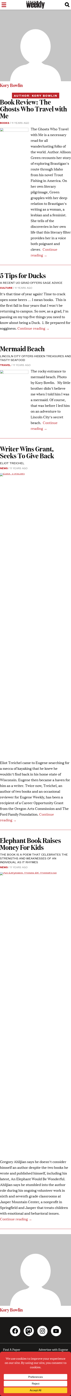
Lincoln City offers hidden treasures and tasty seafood (35, 358)
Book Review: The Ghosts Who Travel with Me (33, 108)
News (4, 468)
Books (4, 123)
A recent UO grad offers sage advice (31, 283)
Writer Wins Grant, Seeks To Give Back (27, 452)
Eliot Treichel (12, 463)
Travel (5, 365)
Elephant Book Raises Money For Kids (30, 843)
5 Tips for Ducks (23, 275)
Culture (6, 288)
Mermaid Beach (22, 348)
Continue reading (33, 328)
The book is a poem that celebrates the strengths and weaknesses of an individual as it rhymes (34, 858)
